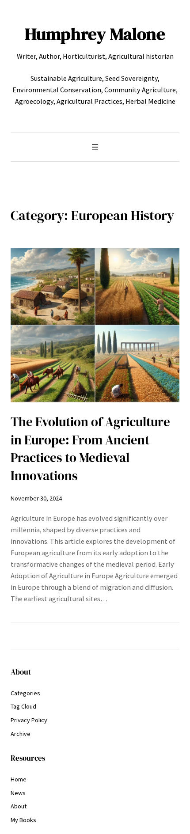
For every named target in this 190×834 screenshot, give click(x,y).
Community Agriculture (140, 89)
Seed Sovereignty (131, 78)
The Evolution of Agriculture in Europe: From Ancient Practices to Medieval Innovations (90, 449)
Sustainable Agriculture (66, 78)
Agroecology (34, 101)
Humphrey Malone (95, 33)
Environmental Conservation (56, 89)
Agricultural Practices (89, 101)
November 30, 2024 (36, 498)
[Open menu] (95, 147)
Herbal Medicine (150, 101)
